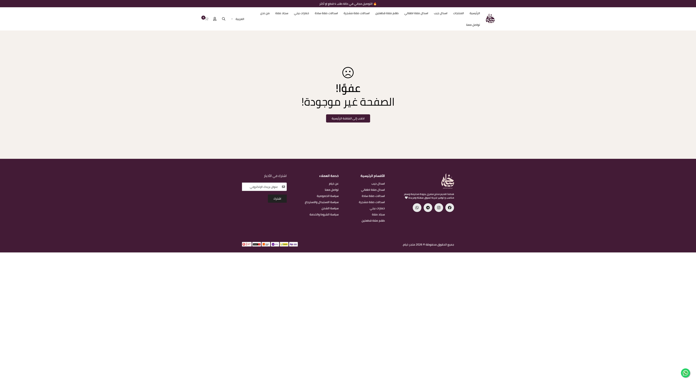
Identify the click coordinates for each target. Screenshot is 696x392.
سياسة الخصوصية (328, 196)
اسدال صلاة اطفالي (416, 13)
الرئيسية (475, 13)
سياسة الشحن (330, 208)
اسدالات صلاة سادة (326, 13)
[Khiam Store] (490, 19)
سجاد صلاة (281, 13)
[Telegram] (428, 207)
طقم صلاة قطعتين (387, 13)
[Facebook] (449, 207)
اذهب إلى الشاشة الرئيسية (348, 118)
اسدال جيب (440, 13)
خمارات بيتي (301, 13)
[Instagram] (438, 207)
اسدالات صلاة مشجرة (357, 13)
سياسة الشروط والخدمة (324, 214)
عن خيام (334, 183)
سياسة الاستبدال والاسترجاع (322, 202)
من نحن (265, 13)
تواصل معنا (473, 24)
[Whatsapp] (417, 207)
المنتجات (458, 13)
